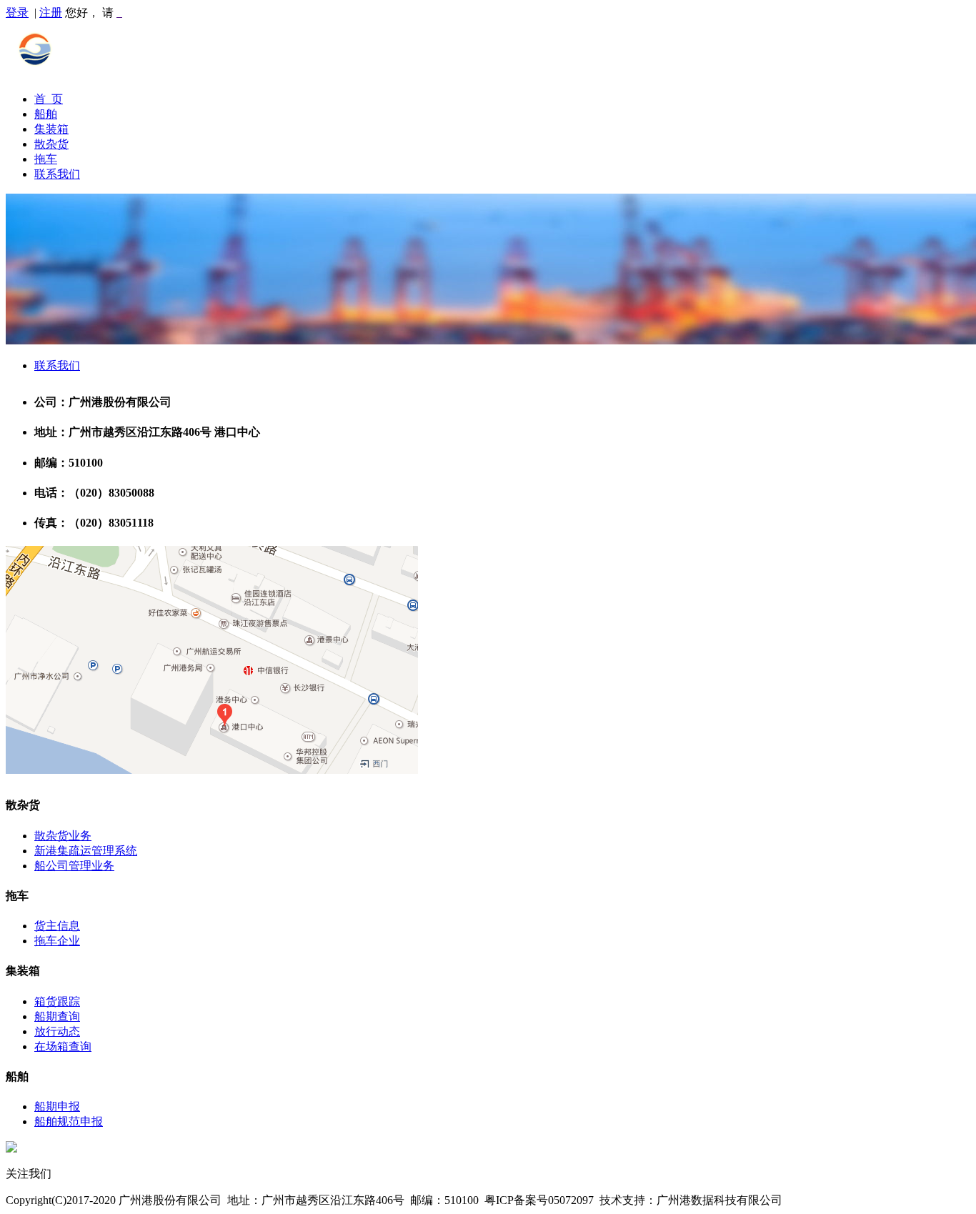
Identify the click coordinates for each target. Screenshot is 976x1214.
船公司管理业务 (74, 866)
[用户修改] (119, 12)
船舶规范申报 (68, 1121)
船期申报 (57, 1106)
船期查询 (57, 1016)
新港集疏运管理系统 (85, 851)
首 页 (48, 99)
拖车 (45, 159)
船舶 (45, 114)
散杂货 (51, 144)
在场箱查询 (62, 1046)
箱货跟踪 (57, 1001)
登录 (17, 12)
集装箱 (51, 129)
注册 (50, 12)
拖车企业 (57, 941)
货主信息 (57, 926)
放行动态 (57, 1031)
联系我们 (57, 174)
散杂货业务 (62, 836)
